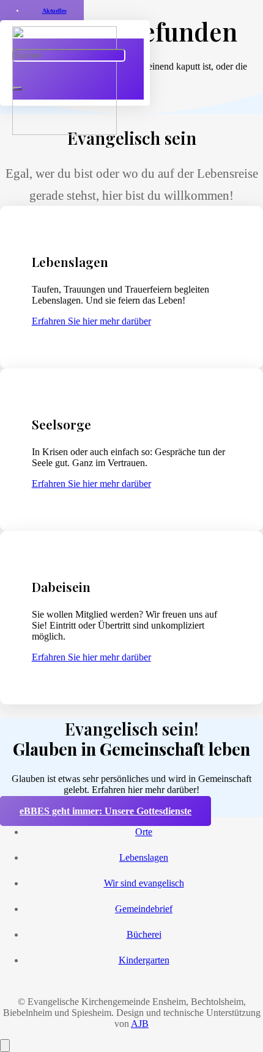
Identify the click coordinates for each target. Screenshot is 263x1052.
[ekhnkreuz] (64, 131)
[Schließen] (17, 88)
